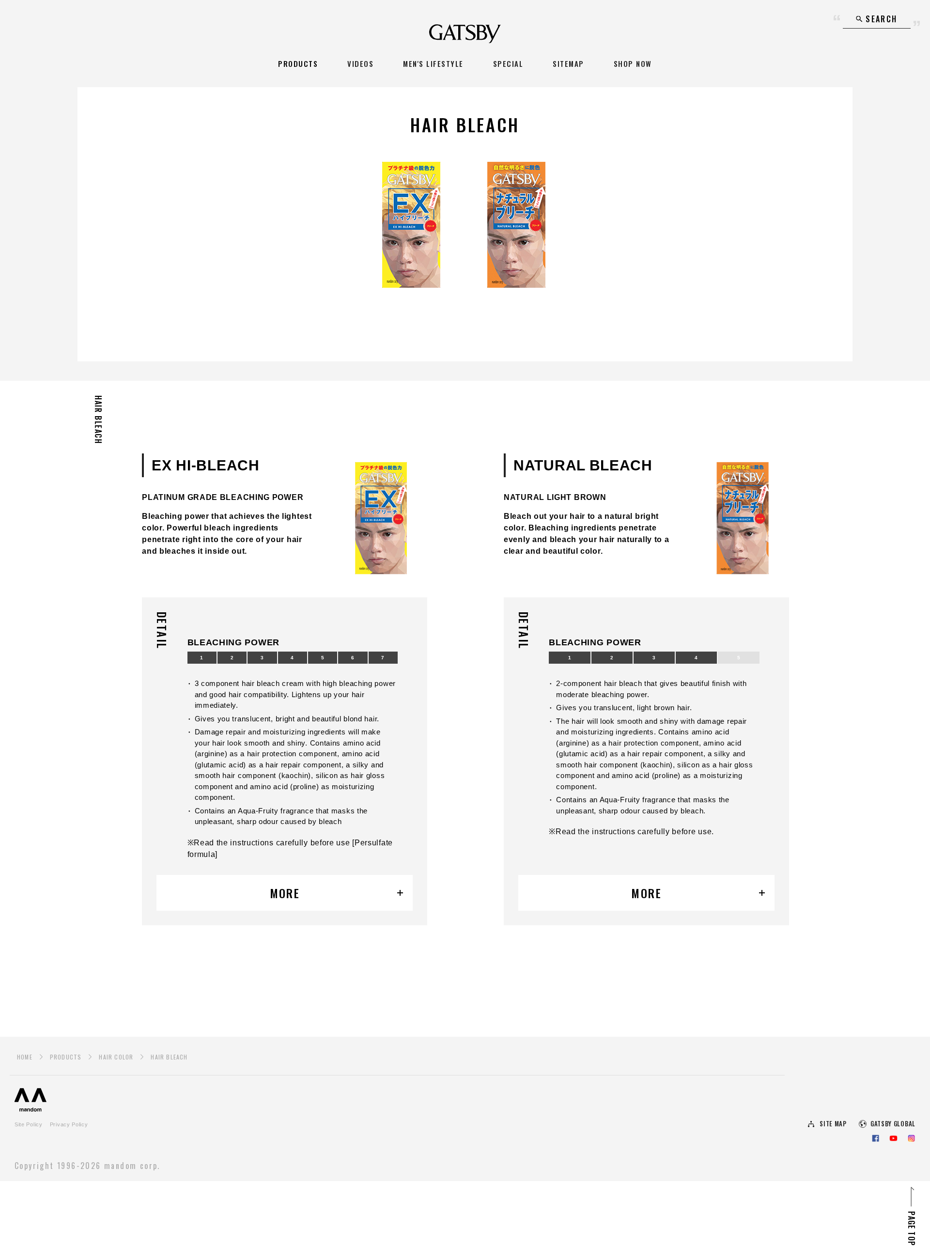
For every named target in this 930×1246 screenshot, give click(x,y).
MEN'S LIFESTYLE (433, 63)
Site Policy (29, 1124)
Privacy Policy (69, 1124)
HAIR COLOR (116, 1057)
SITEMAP (568, 63)
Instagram (911, 1138)
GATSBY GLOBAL (892, 1123)
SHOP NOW (633, 63)
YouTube (893, 1138)
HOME (24, 1057)
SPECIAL (508, 63)
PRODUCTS (298, 63)
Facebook (875, 1138)
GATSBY (465, 33)
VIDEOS (360, 63)
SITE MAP (833, 1123)
